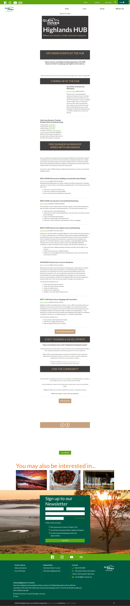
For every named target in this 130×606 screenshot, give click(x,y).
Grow (102, 9)
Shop (121, 2)
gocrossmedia (52, 603)
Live (84, 9)
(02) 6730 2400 (80, 568)
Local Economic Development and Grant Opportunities (64, 534)
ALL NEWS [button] (65, 453)
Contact (97, 2)
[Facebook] (5, 2)
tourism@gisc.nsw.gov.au (83, 577)
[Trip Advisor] (19, 2)
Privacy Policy (80, 518)
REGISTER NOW (71, 91)
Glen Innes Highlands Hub (51, 571)
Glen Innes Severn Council (51, 568)
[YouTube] (14, 2)
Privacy (15, 596)
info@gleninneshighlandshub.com (70, 361)
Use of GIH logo (20, 571)
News (86, 2)
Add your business (21, 568)
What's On (120, 9)
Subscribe (108, 2)
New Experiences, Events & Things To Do (64, 527)
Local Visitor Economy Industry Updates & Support (67, 530)
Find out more (65, 401)
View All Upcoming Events (65, 331)
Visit (67, 9)
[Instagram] (9, 2)
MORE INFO (52, 125)
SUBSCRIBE (65, 540)
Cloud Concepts (71, 603)
